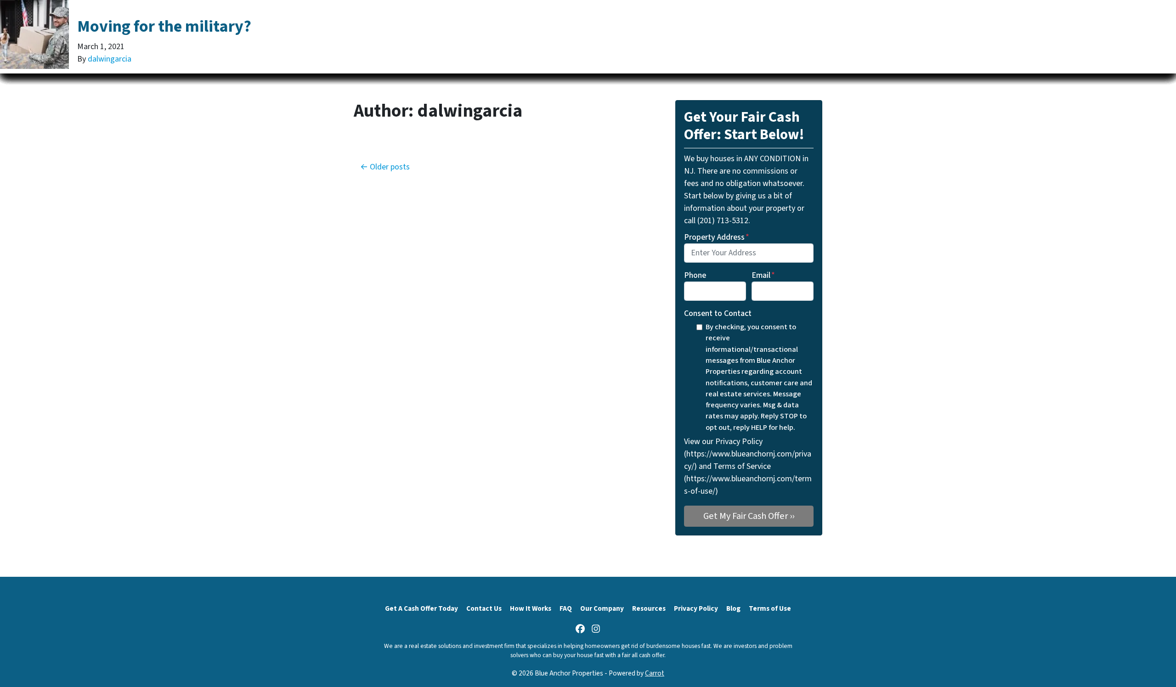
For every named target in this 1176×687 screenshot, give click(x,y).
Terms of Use (770, 608)
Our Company (602, 608)
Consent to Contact (718, 313)
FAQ (566, 608)
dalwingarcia (109, 59)
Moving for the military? (164, 26)
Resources (649, 608)
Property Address (716, 237)
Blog (733, 608)
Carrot (654, 673)
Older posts (390, 167)
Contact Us (484, 608)
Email (763, 275)
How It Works (530, 608)
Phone (695, 275)
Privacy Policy (696, 608)
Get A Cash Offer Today (421, 608)
